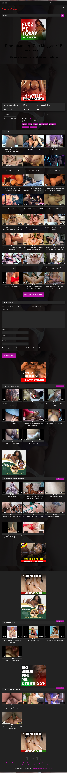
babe (36, 124)
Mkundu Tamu (21, 765)
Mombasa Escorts (33, 765)
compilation (53, 124)
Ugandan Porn (46, 765)
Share (38, 109)
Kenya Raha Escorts (25, 763)
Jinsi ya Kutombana (55, 763)
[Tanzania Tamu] (33, 8)
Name (4, 329)
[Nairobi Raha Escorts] (33, 39)
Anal (25, 124)
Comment (5, 309)
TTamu (29, 118)
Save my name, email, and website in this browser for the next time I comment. (26, 348)
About (27, 109)
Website (4, 341)
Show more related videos (33, 295)
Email (4, 335)
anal (31, 124)
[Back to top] (62, 768)
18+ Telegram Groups (40, 763)
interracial (26, 127)
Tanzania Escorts (11, 763)
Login (56, 3)
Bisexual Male (43, 124)
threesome (34, 127)
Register (62, 3)
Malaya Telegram (47, 768)
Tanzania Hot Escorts (36, 768)
